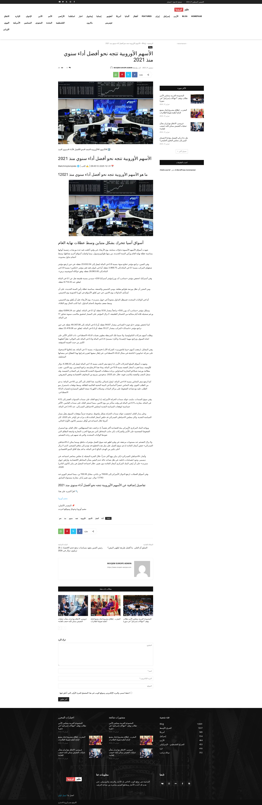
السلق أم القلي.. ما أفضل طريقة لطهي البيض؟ (127, 547)
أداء (102, 518)
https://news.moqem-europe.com (119, 567)
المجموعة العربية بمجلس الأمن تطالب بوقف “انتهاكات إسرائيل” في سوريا (174, 98)
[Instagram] (70, 2)
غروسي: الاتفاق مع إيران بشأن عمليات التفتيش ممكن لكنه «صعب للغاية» (173, 126)
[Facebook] (74, 2)
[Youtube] (59, 2)
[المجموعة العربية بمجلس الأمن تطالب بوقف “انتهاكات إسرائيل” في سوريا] (138, 605)
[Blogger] (189, 783)
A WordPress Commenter (185, 170)
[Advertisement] (182, 62)
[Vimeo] (62, 2)
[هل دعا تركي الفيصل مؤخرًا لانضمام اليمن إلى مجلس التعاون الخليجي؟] (197, 141)
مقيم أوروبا (63, 498)
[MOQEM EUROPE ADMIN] (112, 67)
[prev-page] (64, 628)
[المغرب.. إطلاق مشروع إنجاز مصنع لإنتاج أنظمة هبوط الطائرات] (106, 605)
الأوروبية (83, 518)
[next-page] (60, 628)
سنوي (71, 518)
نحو (60, 518)
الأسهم (90, 518)
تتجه (76, 518)
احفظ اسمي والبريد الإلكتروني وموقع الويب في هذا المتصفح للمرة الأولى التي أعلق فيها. (94, 693)
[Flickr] (175, 783)
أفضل (97, 518)
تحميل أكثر (182, 151)
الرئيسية (150, 43)
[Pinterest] (122, 74)
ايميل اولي (62, 795)
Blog (144, 43)
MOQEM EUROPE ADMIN (123, 68)
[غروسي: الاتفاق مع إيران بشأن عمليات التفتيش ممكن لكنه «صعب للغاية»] (73, 605)
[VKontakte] (162, 783)
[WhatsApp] (116, 74)
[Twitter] (66, 2)
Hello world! (165, 170)
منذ (65, 518)
